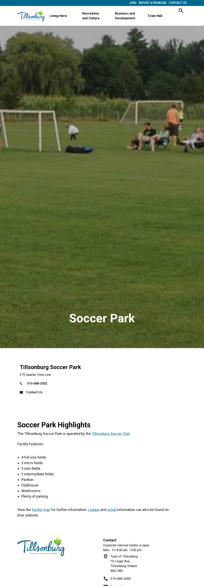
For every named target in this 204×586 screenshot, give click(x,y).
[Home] (59, 546)
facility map (41, 510)
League (94, 510)
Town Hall (155, 16)
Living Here (58, 16)
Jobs (132, 2)
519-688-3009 (120, 579)
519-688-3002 (37, 383)
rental (111, 510)
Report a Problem (152, 2)
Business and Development (125, 16)
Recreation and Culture (91, 16)
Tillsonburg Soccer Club (111, 434)
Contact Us (178, 2)
